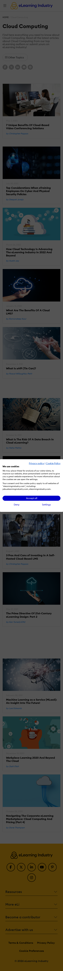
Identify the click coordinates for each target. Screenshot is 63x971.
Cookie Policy (53, 463)
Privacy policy (36, 463)
